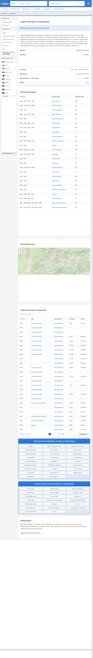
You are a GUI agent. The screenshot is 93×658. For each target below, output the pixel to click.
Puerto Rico (6, 79)
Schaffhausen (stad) (31, 504)
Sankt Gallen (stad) (30, 496)
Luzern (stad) (54, 496)
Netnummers (27, 9)
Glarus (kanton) (57, 198)
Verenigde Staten (8, 62)
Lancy (54, 511)
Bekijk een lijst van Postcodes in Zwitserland (8, 53)
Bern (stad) (30, 492)
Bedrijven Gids (15, 9)
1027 (21, 429)
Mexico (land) (7, 72)
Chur (77, 504)
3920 (71, 35)
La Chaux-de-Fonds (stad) (54, 500)
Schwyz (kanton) (57, 167)
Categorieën (47, 9)
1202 (71, 39)
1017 (21, 389)
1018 (21, 394)
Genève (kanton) (57, 105)
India (4, 65)
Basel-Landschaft (7, 42)
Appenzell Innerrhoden (8, 39)
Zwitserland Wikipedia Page (32, 533)
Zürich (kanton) (57, 185)
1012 (21, 376)
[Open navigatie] (88, 3)
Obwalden (55, 154)
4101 (45, 37)
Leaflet (78, 274)
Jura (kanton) (56, 123)
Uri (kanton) (55, 172)
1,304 (87, 82)
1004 (21, 341)
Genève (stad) (54, 488)
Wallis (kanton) (56, 114)
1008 (21, 358)
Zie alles (5, 96)
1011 (21, 372)
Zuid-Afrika (6, 89)
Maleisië (5, 86)
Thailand (5, 83)
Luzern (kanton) (57, 150)
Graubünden (56, 181)
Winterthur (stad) (78, 492)
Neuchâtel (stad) (30, 507)
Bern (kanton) (56, 127)
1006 (21, 350)
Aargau (4, 32)
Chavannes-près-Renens (39, 403)
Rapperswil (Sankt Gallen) (77, 500)
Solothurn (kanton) (58, 141)
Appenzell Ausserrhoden (8, 36)
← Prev (45, 434)
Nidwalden (55, 163)
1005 (21, 345)
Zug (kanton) (56, 158)
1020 (21, 403)
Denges (33, 425)
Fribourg (54, 504)
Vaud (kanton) (56, 101)
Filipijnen (5, 76)
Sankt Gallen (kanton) (58, 203)
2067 (74, 43)
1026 (21, 425)
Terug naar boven (7, 153)
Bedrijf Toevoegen (59, 9)
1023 (21, 412)
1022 (21, 407)
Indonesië (6, 69)
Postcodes (37, 9)
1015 (21, 385)
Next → (64, 434)
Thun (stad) (30, 500)
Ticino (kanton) (56, 176)
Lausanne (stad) (36, 323)
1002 (79, 69)
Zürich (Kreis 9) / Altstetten (77, 507)
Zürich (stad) (30, 488)
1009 (21, 363)
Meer (3, 49)
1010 (21, 367)
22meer (85, 74)
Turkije (5, 93)
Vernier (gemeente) (54, 507)
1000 (72, 69)
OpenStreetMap (86, 274)
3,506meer (85, 69)
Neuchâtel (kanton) (58, 119)
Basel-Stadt (5, 45)
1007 (21, 354)
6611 (37, 43)
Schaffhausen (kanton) (59, 189)
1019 (21, 398)
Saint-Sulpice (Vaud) (37, 420)
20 (58, 434)
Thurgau (54, 194)
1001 (75, 69)
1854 (81, 41)
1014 (21, 381)
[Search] (81, 3)
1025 (21, 420)
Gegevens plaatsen (7, 22)
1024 (21, 416)
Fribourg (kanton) (57, 110)
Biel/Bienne (77, 496)
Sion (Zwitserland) (30, 511)
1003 (21, 336)
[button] (20, 250)
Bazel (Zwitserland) (77, 488)
